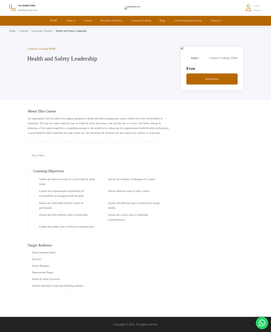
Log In (256, 5)
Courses (24, 31)
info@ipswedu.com (27, 10)
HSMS (52, 48)
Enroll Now (212, 79)
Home (12, 31)
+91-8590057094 (26, 5)
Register (257, 10)
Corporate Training (42, 31)
